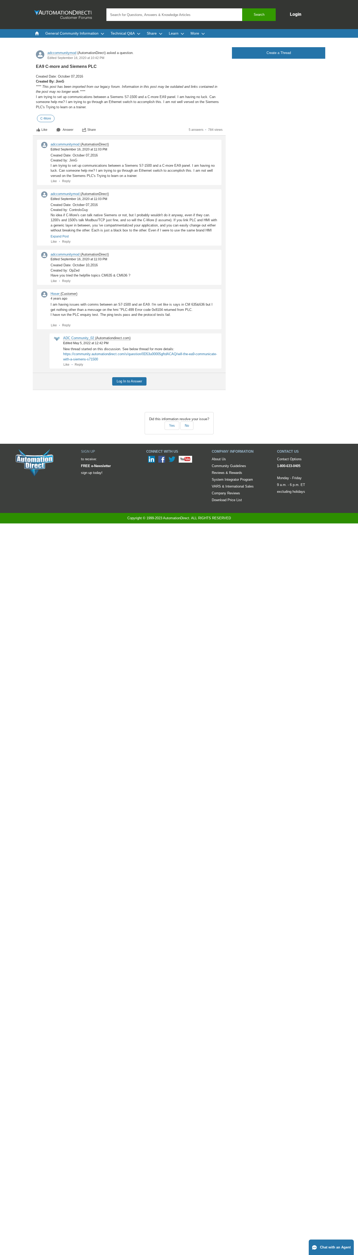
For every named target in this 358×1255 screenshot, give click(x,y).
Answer (68, 130)
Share (91, 130)
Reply (66, 181)
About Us (219, 459)
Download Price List (227, 500)
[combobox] (191, 14)
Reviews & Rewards (227, 473)
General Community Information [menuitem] (72, 33)
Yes (172, 426)
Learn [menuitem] (173, 33)
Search (259, 15)
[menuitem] (37, 33)
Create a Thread (279, 53)
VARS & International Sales (233, 486)
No (187, 426)
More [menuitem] (195, 33)
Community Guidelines (229, 466)
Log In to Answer (129, 381)
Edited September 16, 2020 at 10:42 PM (75, 58)
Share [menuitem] (152, 33)
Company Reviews (226, 493)
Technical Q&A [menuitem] (123, 33)
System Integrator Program (232, 480)
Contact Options (289, 459)
